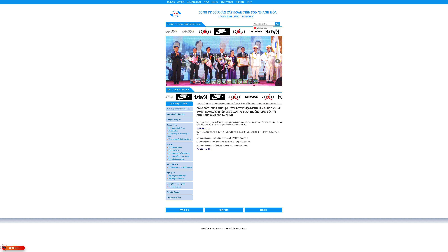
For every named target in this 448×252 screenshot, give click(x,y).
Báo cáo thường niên (176, 159)
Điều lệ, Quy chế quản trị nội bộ (178, 109)
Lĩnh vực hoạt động (194, 2)
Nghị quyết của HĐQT (176, 179)
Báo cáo (170, 144)
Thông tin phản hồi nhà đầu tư (179, 139)
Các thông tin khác (174, 197)
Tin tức (206, 2)
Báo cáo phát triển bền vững (179, 153)
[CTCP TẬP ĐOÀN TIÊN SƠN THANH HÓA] (175, 13)
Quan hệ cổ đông (227, 2)
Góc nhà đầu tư (172, 164)
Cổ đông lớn (173, 131)
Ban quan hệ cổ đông (176, 128)
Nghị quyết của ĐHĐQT (177, 176)
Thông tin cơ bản (174, 187)
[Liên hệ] (4, 247)
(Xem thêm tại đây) (204, 149)
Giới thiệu (180, 2)
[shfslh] (211, 31)
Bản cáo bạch (173, 150)
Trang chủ (171, 2)
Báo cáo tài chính (175, 147)
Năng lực (215, 2)
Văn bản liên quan (173, 192)
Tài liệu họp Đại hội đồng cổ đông (178, 135)
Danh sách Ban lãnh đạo (176, 114)
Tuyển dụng (240, 2)
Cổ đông (209, 103)
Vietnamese (261, 28)
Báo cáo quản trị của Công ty (179, 156)
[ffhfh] (223, 97)
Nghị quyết (171, 173)
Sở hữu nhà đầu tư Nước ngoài (180, 167)
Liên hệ (249, 2)
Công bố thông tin (174, 120)
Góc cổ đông (172, 125)
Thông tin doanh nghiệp (176, 184)
